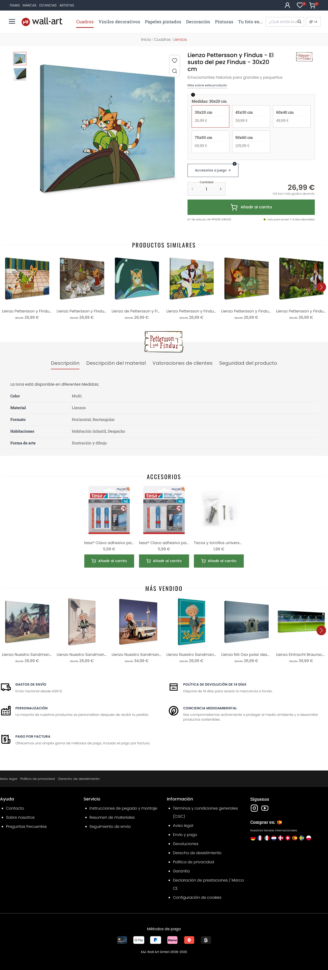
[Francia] (259, 838)
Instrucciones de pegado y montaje (124, 808)
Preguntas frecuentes (26, 826)
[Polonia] (308, 838)
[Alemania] (252, 838)
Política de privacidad (37, 778)
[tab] (65, 363)
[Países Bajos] (273, 838)
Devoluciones (185, 844)
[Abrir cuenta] (287, 5)
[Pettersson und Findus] (299, 57)
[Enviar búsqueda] (299, 22)
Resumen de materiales (112, 817)
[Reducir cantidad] (192, 188)
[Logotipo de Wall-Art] (42, 21)
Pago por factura (32, 736)
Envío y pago (185, 834)
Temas (14, 5)
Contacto (15, 808)
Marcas (29, 5)
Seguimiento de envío (110, 826)
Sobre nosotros (20, 817)
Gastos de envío (30, 684)
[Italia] (266, 838)
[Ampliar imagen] (174, 71)
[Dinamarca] (280, 838)
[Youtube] (265, 808)
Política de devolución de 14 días (214, 684)
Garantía (181, 871)
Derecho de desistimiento (79, 778)
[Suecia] (301, 838)
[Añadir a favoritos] (174, 60)
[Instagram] (254, 808)
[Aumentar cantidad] (220, 188)
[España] (294, 838)
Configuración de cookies (197, 897)
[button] (106, 128)
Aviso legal (8, 778)
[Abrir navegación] (12, 21)
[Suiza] (287, 838)
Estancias (48, 5)
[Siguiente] (321, 287)
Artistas (67, 5)
